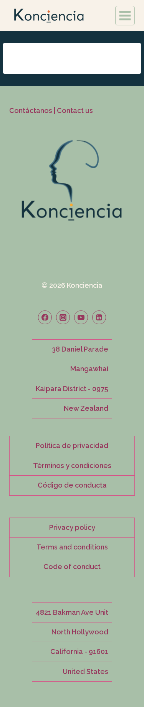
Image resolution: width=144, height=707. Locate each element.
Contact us (75, 110)
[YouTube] (81, 317)
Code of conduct (72, 567)
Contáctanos (30, 110)
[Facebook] (45, 317)
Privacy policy (72, 527)
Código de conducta (72, 485)
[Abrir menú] (125, 15)
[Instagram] (63, 317)
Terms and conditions (72, 547)
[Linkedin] (99, 317)
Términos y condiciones (72, 465)
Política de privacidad (72, 445)
